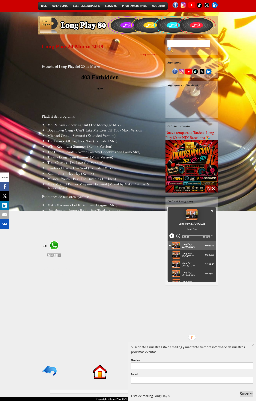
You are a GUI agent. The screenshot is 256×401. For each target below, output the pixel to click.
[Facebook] (4, 186)
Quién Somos (60, 6)
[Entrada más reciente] (50, 376)
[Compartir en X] (56, 255)
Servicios (111, 6)
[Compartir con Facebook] (59, 255)
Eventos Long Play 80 (86, 6)
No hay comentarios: (149, 54)
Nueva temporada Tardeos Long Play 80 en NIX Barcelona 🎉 (189, 135)
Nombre (135, 359)
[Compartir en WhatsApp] (54, 251)
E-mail (134, 374)
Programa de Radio (134, 6)
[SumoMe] (4, 224)
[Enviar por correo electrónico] (49, 255)
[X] (4, 196)
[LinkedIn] (4, 205)
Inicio (44, 6)
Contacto (158, 6)
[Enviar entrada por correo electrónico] (44, 245)
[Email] (4, 214)
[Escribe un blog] (52, 255)
